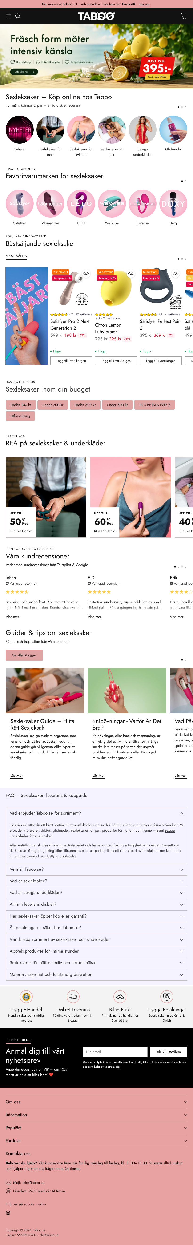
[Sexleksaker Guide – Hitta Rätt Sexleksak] (45, 690)
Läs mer (145, 4)
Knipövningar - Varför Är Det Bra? (126, 724)
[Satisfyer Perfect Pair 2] (161, 288)
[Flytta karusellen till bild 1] (178, 107)
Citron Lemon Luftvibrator (108, 328)
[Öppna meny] (8, 16)
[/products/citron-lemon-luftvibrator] (96, 56)
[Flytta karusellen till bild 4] (185, 567)
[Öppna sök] (17, 16)
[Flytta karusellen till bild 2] (182, 107)
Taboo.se (39, 1230)
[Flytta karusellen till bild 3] (185, 107)
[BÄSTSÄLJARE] (15, 355)
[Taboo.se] (96, 16)
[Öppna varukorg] (183, 16)
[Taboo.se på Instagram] (8, 1213)
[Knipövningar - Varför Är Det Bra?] (127, 690)
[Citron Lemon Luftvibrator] (116, 288)
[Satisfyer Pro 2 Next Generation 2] (71, 288)
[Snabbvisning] (86, 273)
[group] (71, 315)
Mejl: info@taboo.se (28, 1182)
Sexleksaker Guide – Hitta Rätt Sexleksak (42, 724)
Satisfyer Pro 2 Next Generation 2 (69, 324)
